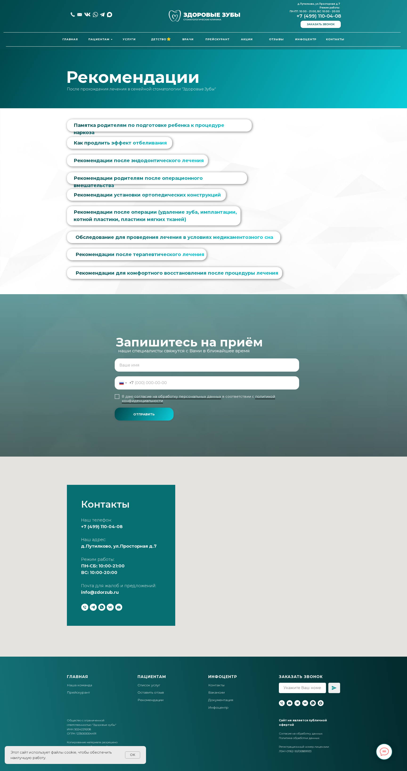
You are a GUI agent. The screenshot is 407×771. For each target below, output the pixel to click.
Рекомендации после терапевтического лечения (140, 254)
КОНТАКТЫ (335, 39)
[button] (320, 24)
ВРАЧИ (188, 39)
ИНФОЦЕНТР (305, 39)
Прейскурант (78, 692)
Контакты (216, 685)
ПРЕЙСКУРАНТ (217, 39)
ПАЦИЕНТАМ (99, 39)
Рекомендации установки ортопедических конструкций (147, 195)
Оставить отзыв (151, 692)
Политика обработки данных (299, 738)
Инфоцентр (218, 707)
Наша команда (79, 685)
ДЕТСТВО (158, 39)
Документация (220, 700)
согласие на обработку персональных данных (177, 396)
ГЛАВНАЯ (70, 39)
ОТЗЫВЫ (276, 39)
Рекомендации (150, 700)
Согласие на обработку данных (300, 733)
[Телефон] (84, 607)
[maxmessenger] (321, 703)
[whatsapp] (101, 607)
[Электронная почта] (118, 607)
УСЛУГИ (129, 39)
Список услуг (149, 685)
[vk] (110, 607)
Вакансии (216, 692)
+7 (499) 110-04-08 (319, 16)
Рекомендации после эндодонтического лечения (139, 160)
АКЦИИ (247, 39)
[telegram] (93, 607)
